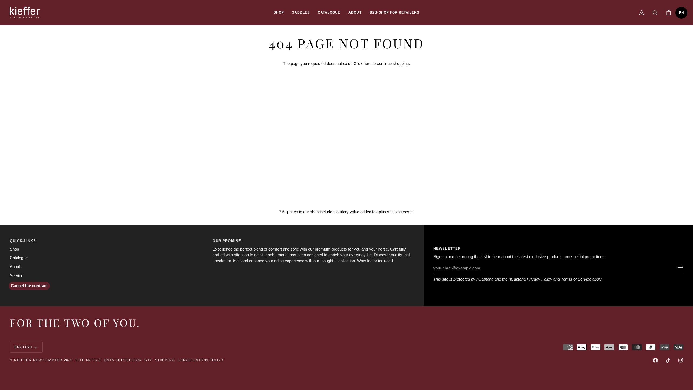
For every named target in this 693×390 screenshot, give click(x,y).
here (367, 63)
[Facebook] (655, 360)
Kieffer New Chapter (38, 360)
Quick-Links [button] (23, 241)
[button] (279, 12)
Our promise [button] (227, 241)
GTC (148, 360)
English (23, 347)
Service (16, 276)
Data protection (123, 360)
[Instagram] (680, 360)
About (15, 267)
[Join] (678, 267)
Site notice (88, 360)
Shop (14, 249)
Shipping (165, 360)
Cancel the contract (29, 286)
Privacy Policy (539, 279)
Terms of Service (576, 279)
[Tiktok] (668, 360)
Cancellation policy (201, 360)
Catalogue (19, 258)
